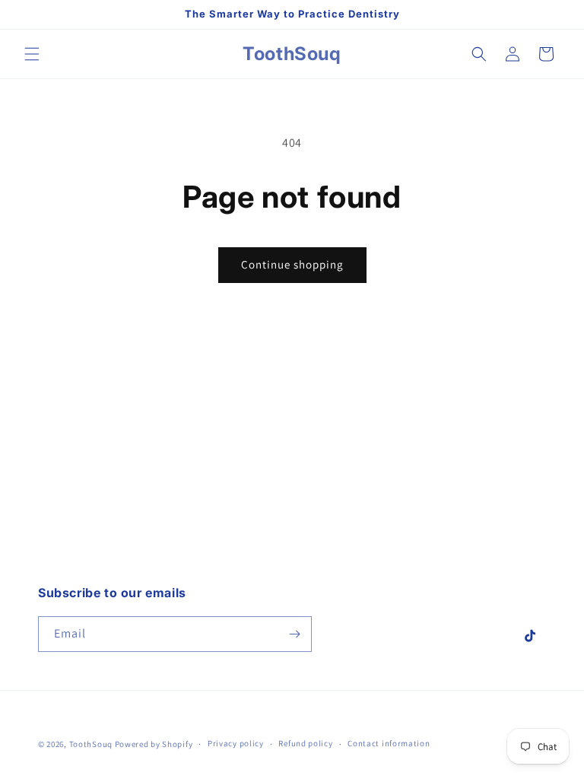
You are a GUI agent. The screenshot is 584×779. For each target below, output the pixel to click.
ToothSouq (91, 744)
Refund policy (305, 743)
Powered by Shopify (154, 744)
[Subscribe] (294, 634)
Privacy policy (236, 743)
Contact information (389, 743)
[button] (32, 54)
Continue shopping (292, 264)
